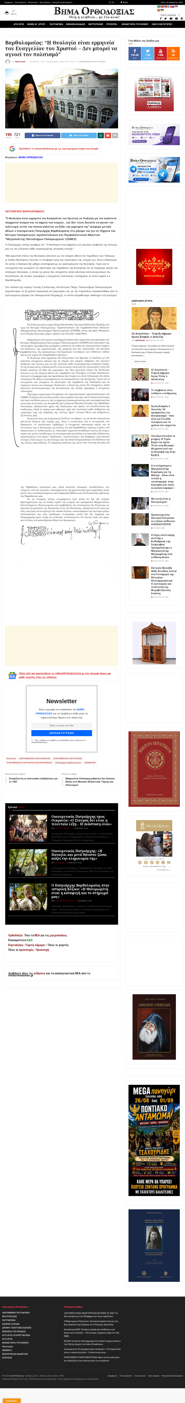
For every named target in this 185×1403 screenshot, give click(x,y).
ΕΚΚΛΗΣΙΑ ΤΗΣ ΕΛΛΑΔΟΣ (14, 1331)
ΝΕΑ (37, 935)
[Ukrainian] (162, 10)
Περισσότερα (140, 362)
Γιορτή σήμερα (35, 945)
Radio (125, 2)
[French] (169, 6)
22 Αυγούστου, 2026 (160, 492)
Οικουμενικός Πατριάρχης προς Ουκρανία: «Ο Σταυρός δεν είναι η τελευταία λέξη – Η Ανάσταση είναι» (81, 820)
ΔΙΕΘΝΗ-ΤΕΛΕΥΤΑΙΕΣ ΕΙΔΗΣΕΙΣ (16, 1328)
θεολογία (11, 759)
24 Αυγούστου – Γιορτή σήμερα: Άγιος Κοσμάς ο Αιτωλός (152, 335)
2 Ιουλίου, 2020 (158, 528)
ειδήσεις (40, 973)
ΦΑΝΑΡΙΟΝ (90, 763)
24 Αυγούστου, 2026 (156, 340)
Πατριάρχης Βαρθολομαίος (68, 763)
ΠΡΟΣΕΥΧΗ (111, 24)
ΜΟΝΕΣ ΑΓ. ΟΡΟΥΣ (36, 24)
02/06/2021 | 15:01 (37, 62)
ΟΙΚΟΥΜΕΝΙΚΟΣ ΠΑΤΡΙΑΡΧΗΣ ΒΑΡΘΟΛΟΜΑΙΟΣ (29, 763)
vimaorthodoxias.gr (16, 1376)
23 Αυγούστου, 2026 (160, 506)
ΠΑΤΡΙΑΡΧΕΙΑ (56, 24)
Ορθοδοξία (15, 935)
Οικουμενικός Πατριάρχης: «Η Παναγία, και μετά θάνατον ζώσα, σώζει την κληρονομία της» (79, 855)
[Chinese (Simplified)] (162, 6)
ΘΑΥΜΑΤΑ (7, 1350)
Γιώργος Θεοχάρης (63, 828)
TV (112, 2)
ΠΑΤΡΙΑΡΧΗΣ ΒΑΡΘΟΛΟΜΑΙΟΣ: (25, 211)
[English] (165, 6)
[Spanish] (158, 10)
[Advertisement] (61, 182)
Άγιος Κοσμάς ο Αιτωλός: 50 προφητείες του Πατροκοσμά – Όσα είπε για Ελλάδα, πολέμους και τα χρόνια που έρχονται (163, 415)
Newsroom (20, 62)
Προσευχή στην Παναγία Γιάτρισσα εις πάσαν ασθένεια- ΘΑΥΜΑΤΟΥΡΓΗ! (163, 519)
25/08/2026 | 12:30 (81, 828)
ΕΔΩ (30, 940)
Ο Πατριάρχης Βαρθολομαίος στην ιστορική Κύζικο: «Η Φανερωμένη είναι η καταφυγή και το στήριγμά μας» (80, 891)
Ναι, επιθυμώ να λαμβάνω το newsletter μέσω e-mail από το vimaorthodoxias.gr (58, 741)
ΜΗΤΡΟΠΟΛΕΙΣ (95, 24)
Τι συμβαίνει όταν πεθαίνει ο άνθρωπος (164, 391)
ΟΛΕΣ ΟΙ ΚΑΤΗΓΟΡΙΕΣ (162, 24)
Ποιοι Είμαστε (20, 2)
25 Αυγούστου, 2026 (160, 383)
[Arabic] (158, 6)
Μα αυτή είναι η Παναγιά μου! (160, 500)
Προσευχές (7, 1346)
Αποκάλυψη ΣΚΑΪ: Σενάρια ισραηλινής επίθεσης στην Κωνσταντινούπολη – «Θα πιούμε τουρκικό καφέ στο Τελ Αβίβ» (91, 1332)
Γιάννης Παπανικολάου (65, 901)
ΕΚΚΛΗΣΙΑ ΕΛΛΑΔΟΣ (75, 24)
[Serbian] (176, 6)
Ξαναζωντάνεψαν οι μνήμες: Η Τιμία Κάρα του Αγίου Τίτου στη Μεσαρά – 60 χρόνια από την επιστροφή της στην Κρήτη (163, 445)
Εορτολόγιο (15, 945)
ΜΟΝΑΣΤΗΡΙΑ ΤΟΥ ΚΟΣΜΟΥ (135, 24)
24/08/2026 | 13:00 (85, 901)
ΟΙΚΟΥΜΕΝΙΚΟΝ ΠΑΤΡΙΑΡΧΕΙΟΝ (34, 759)
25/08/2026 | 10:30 (74, 863)
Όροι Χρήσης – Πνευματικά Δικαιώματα (56, 2)
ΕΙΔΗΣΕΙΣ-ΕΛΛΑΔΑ (11, 1324)
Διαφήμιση (8, 2)
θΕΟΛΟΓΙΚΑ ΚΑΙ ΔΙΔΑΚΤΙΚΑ (15, 1354)
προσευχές (26, 950)
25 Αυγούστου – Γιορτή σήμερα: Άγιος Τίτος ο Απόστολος (160, 374)
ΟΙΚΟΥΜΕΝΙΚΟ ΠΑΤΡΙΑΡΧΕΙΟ (93, 62)
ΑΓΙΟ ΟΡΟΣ (19, 24)
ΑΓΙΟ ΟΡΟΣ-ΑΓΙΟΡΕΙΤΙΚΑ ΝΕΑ (16, 1335)
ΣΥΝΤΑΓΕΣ (7, 1358)
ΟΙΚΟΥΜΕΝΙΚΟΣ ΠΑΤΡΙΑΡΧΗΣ (67, 759)
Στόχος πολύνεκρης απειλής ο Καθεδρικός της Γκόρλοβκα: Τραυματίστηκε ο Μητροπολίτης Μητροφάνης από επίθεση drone (163, 546)
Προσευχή (42, 950)
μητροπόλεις (58, 935)
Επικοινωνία (33, 2)
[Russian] (172, 6)
